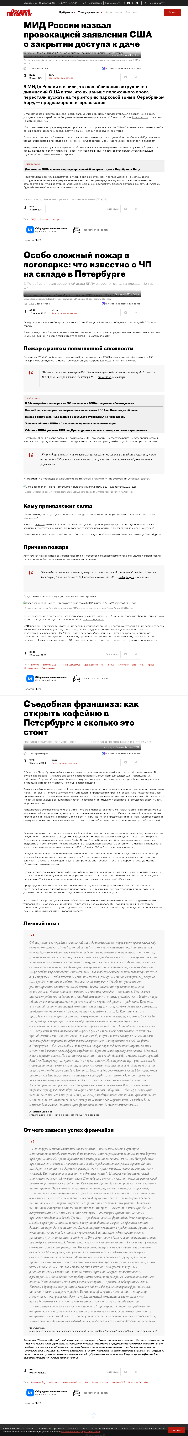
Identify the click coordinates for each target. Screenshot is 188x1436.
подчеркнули (126, 577)
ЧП (102, 664)
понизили (106, 640)
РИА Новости (140, 117)
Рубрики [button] (66, 12)
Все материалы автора (60, 78)
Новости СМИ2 (33, 240)
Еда (86, 1382)
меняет (113, 633)
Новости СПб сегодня (70, 664)
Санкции (56, 219)
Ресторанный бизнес (71, 1382)
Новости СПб (49, 664)
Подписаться (95, 3)
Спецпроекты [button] (89, 12)
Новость (44, 219)
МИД (33, 219)
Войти (173, 12)
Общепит (54, 1382)
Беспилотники (31, 668)
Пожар (111, 664)
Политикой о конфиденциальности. (80, 1431)
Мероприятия (113, 12)
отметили (104, 377)
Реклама (132, 12)
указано (40, 524)
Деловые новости (100, 1382)
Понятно (176, 1430)
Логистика (123, 664)
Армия (151, 664)
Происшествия (91, 664)
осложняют (82, 626)
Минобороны (138, 664)
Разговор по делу (38, 1382)
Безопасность (48, 668)
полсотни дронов (93, 619)
